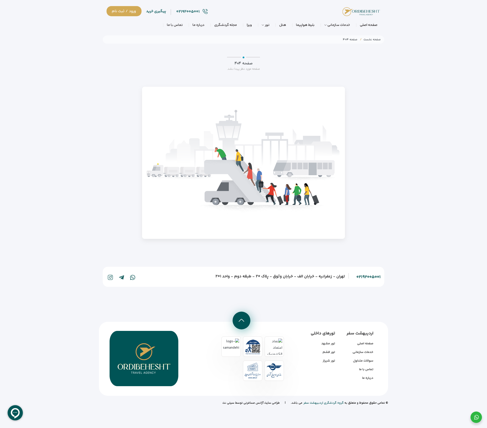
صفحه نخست (372, 39)
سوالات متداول (363, 360)
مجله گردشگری (225, 25)
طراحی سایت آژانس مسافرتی (261, 403)
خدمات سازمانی (338, 25)
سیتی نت (228, 403)
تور (267, 25)
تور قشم (329, 352)
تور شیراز (329, 360)
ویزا (249, 25)
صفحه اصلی (368, 25)
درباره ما (198, 25)
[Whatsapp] (132, 277)
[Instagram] (110, 277)
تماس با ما (175, 25)
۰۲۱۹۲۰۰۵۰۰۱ (368, 277)
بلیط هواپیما (305, 25)
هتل (282, 25)
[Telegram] (121, 277)
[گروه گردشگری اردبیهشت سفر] (357, 13)
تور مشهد (328, 343)
